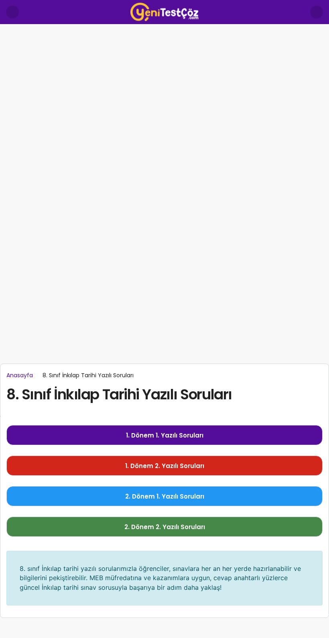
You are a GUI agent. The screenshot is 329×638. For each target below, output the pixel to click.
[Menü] (12, 12)
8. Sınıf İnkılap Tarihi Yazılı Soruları (119, 394)
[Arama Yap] (316, 12)
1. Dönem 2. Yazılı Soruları (164, 466)
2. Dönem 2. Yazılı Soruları (164, 527)
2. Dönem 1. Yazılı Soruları (164, 496)
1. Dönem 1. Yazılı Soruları (164, 435)
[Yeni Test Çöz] (164, 11)
